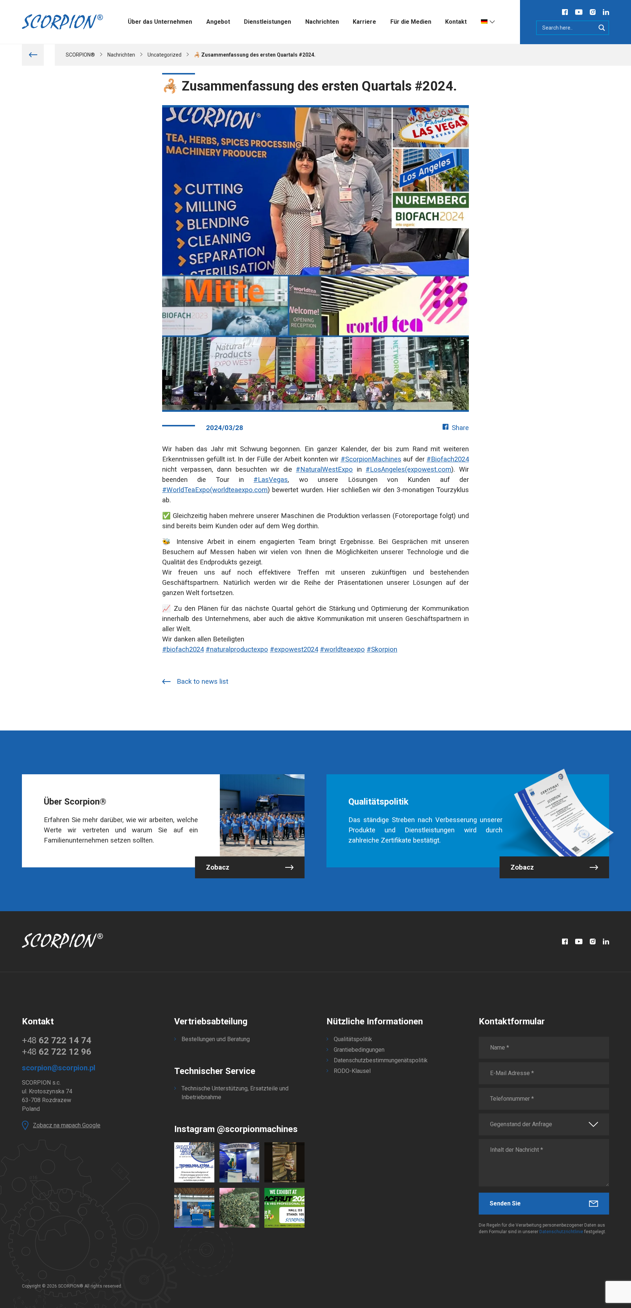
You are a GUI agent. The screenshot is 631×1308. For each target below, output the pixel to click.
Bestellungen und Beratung (215, 1039)
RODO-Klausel (352, 1070)
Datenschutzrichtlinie (561, 1231)
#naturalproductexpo (237, 649)
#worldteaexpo (342, 649)
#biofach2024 (183, 649)
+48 (56, 1040)
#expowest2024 (294, 649)
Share (460, 428)
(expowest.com (428, 469)
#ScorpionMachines (371, 459)
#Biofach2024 (448, 459)
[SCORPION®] (62, 22)
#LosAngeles (385, 469)
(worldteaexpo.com (239, 490)
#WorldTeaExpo (186, 490)
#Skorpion (382, 649)
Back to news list (202, 682)
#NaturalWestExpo (324, 469)
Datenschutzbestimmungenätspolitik (381, 1060)
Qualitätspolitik (353, 1039)
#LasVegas (270, 480)
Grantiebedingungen (359, 1049)
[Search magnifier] (601, 27)
